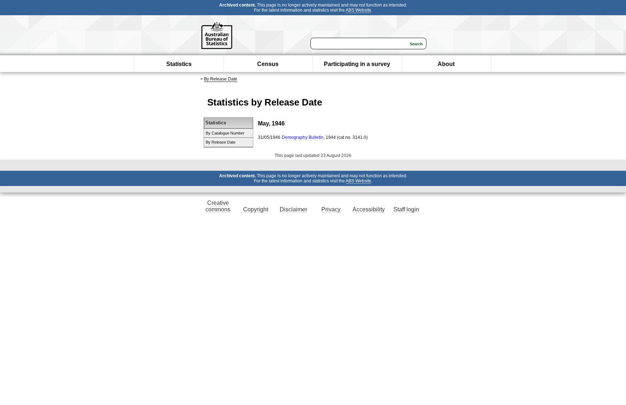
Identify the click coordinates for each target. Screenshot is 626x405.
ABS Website (358, 10)
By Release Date (220, 79)
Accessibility (368, 209)
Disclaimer (293, 209)
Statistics (179, 64)
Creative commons (217, 206)
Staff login (406, 209)
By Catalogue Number (225, 133)
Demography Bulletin (303, 137)
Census (268, 64)
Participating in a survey (357, 64)
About (446, 64)
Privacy (331, 209)
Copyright (255, 209)
